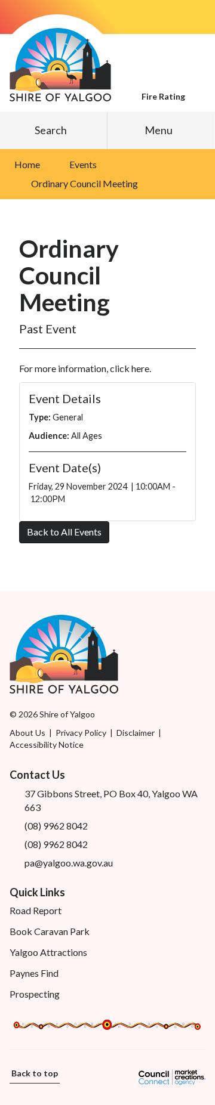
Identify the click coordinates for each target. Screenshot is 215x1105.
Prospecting (35, 993)
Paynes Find (34, 973)
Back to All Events (64, 531)
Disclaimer (135, 733)
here (140, 368)
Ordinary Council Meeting (84, 183)
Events (83, 164)
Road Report (36, 910)
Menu (159, 130)
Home (27, 164)
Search (51, 130)
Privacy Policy (81, 733)
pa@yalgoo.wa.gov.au (68, 862)
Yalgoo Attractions (48, 952)
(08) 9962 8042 (56, 825)
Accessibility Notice (47, 744)
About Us (27, 733)
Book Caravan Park (50, 931)
